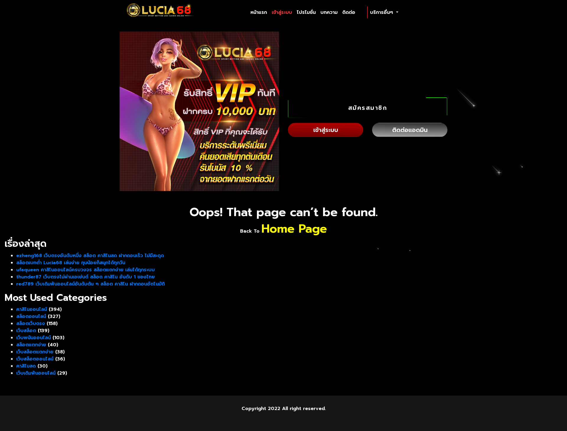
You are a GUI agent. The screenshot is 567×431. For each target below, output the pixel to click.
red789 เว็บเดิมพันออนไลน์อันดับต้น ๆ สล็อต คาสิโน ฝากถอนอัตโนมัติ (90, 284)
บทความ (329, 12)
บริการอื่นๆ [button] (382, 12)
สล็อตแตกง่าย (31, 344)
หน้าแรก (259, 12)
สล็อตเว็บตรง (30, 323)
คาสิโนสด (26, 366)
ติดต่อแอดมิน (410, 129)
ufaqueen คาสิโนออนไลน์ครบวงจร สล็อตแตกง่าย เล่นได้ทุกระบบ (85, 269)
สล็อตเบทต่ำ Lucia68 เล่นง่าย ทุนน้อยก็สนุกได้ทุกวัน (70, 262)
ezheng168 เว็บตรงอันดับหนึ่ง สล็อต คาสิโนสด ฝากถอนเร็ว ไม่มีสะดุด (90, 255)
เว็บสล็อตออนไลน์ (34, 359)
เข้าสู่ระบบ (282, 12)
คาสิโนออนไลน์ (31, 309)
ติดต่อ (348, 12)
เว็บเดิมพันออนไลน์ (36, 373)
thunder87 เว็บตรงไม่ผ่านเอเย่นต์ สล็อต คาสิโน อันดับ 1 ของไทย (85, 276)
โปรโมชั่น (306, 12)
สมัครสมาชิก (367, 107)
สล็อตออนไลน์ (31, 316)
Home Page (294, 229)
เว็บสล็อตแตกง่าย (34, 351)
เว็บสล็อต (26, 330)
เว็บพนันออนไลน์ (33, 337)
